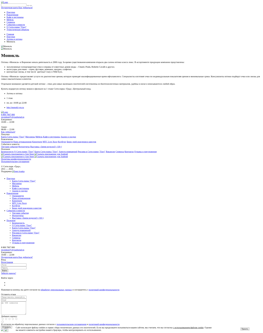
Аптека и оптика (14, 39)
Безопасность (18, 223)
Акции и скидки (20, 191)
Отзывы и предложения (23, 243)
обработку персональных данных (56, 290)
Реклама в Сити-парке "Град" (26, 233)
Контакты (16, 240)
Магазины (17, 183)
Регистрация (7, 262)
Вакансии (16, 235)
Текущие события (20, 213)
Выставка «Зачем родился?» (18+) (28, 218)
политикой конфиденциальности (104, 290)
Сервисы (16, 238)
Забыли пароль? (8, 273)
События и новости (16, 210)
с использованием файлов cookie (188, 327)
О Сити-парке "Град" (22, 225)
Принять (244, 329)
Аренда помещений (21, 230)
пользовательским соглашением (71, 324)
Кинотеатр (17, 201)
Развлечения (12, 193)
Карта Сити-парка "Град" (24, 181)
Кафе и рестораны (20, 188)
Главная (10, 34)
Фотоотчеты (18, 215)
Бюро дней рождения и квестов (27, 208)
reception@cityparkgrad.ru (12, 117)
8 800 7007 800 (8, 114)
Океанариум (18, 196)
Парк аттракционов (21, 198)
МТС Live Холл (19, 203)
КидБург (16, 205)
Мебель (15, 186)
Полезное (11, 220)
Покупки (11, 37)
